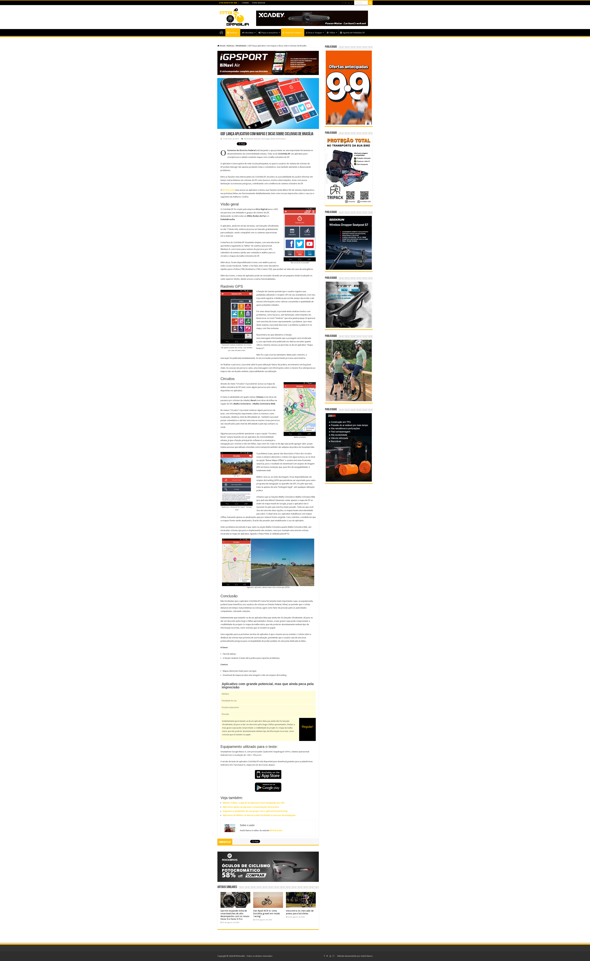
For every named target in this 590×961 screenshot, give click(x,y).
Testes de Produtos (278, 139)
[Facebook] (343, 3)
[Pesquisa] (370, 2)
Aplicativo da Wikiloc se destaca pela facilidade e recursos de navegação (259, 815)
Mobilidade (241, 46)
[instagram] (352, 3)
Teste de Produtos (293, 33)
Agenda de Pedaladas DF (354, 33)
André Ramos (367, 956)
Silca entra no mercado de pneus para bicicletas (300, 912)
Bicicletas (249, 33)
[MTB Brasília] (234, 16)
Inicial (222, 46)
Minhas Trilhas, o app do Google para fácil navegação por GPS (254, 803)
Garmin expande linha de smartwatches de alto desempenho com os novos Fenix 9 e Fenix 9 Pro (234, 914)
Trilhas (332, 33)
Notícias (233, 33)
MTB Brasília (228, 190)
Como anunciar (258, 3)
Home (221, 32)
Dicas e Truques (315, 33)
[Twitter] (345, 3)
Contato (245, 3)
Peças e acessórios (269, 33)
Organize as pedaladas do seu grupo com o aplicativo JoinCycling (255, 811)
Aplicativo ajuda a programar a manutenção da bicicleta (251, 807)
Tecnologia (265, 139)
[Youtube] (349, 3)
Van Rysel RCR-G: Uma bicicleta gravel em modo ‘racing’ (266, 913)
